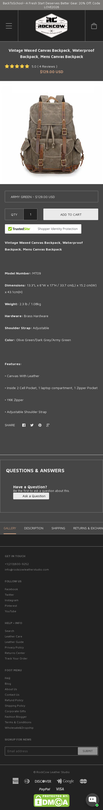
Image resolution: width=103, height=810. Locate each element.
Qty (14, 214)
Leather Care (13, 636)
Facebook (11, 589)
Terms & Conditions (18, 722)
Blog (8, 683)
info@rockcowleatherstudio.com (27, 569)
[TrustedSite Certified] (43, 229)
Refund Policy (14, 700)
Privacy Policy (14, 647)
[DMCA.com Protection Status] (51, 806)
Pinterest (11, 605)
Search (9, 631)
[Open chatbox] (92, 800)
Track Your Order (16, 658)
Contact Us (12, 694)
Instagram (11, 600)
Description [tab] (33, 528)
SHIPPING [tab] (58, 528)
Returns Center (15, 653)
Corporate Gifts (15, 711)
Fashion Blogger (16, 716)
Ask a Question (34, 496)
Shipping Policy (15, 705)
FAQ (7, 678)
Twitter (9, 594)
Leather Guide (14, 642)
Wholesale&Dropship (19, 727)
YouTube (10, 611)
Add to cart (70, 214)
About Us (11, 689)
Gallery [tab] (10, 528)
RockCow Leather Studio (53, 772)
